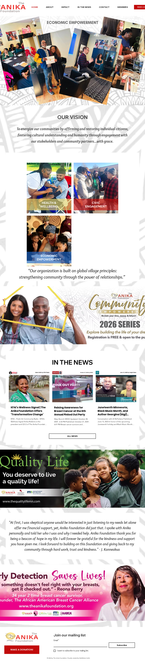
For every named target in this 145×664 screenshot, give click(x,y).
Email (56, 640)
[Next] (132, 129)
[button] (49, 7)
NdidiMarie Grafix (84, 658)
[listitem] (49, 188)
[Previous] (12, 129)
